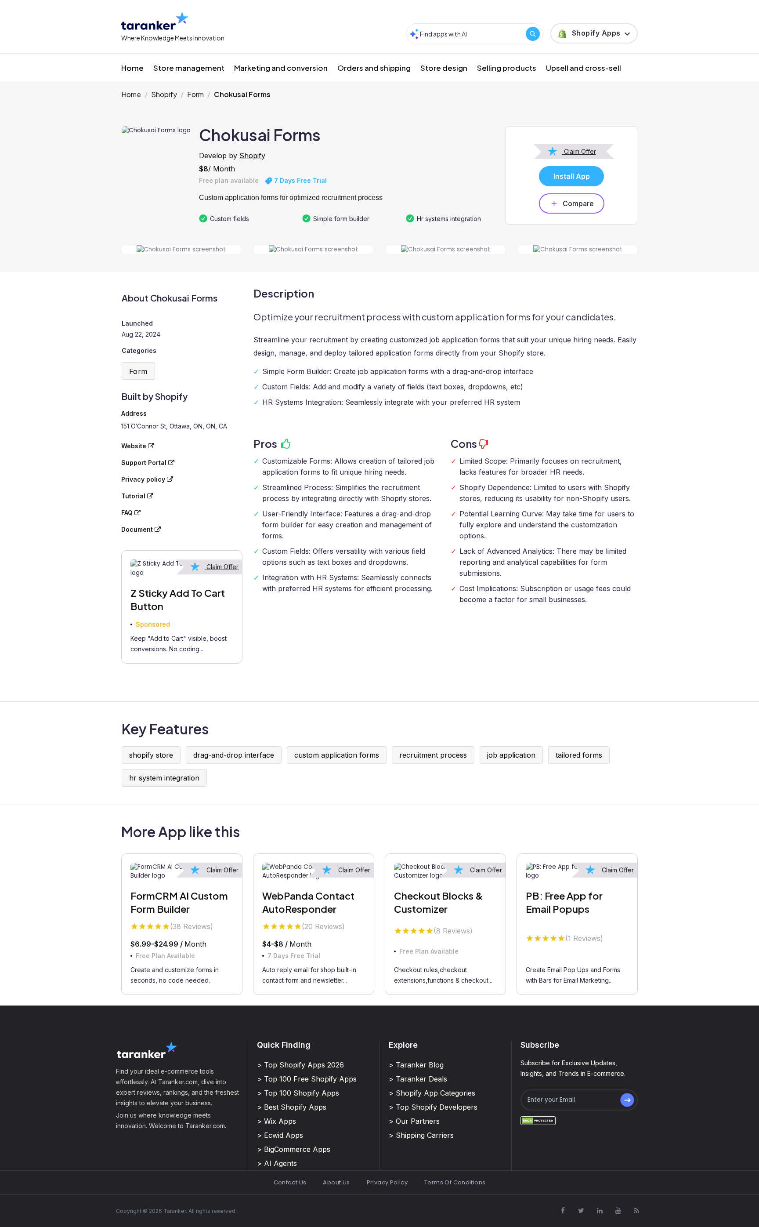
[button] (594, 33)
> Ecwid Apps (280, 1135)
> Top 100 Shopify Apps (298, 1093)
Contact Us (290, 1182)
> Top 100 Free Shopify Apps (307, 1079)
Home (132, 68)
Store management (188, 68)
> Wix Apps (276, 1121)
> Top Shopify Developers (433, 1107)
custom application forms (336, 755)
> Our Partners (414, 1121)
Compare (578, 203)
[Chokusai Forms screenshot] (181, 249)
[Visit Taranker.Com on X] (581, 1210)
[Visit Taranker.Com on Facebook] (562, 1210)
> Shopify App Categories (432, 1093)
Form (195, 94)
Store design (443, 68)
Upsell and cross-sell (583, 68)
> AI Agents (277, 1163)
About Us (336, 1182)
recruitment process (433, 755)
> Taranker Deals (418, 1079)
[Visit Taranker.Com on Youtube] (618, 1210)
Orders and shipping (374, 68)
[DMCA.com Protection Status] (538, 1120)
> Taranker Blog (416, 1064)
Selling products (506, 68)
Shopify (164, 94)
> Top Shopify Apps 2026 (300, 1064)
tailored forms (579, 755)
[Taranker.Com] (154, 21)
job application (511, 755)
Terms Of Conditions (454, 1182)
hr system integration (164, 777)
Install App (571, 176)
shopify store (151, 755)
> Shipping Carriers (421, 1135)
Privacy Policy (387, 1182)
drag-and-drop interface (233, 755)
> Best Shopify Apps (291, 1107)
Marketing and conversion (281, 68)
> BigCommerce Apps (293, 1149)
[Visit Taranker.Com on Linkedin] (599, 1210)
